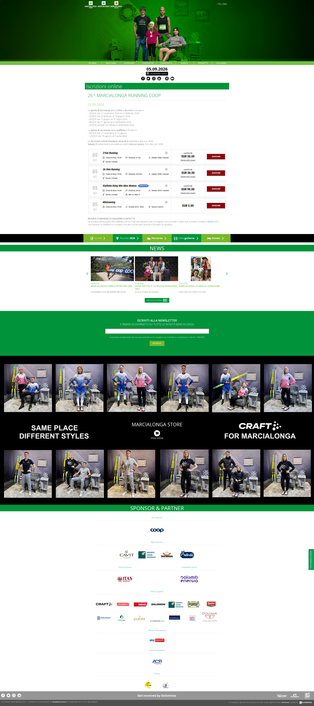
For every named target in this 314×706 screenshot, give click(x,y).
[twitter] (148, 78)
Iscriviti (98, 238)
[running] (157, 213)
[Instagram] (154, 78)
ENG (225, 4)
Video (186, 238)
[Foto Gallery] (167, 78)
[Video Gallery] (172, 78)
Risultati (127, 238)
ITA (219, 4)
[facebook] (143, 78)
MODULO (212, 221)
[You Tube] (159, 78)
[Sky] (157, 643)
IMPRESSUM (285, 702)
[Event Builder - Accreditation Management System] (305, 702)
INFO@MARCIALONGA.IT (59, 702)
